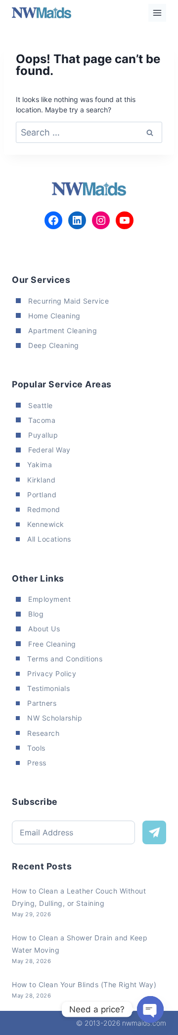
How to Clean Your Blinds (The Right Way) (84, 984)
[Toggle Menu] (157, 13)
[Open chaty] (150, 1009)
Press (36, 763)
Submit (154, 832)
